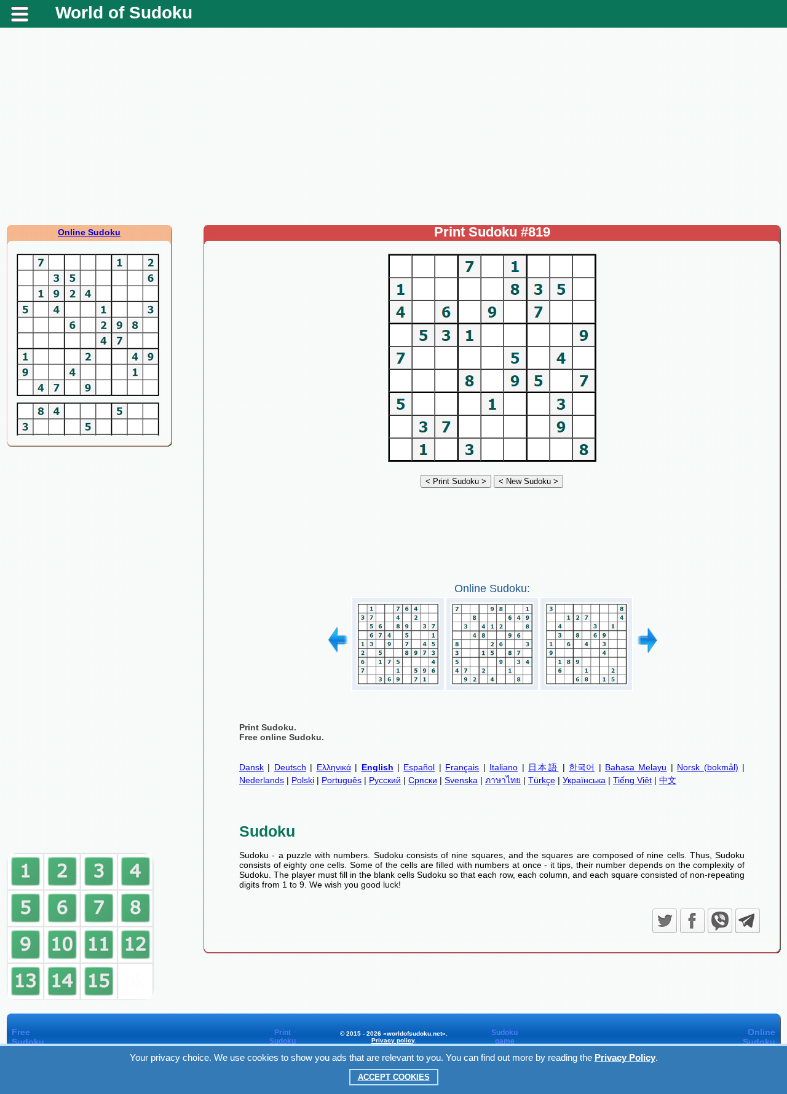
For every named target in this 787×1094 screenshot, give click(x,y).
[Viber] (720, 920)
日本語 (543, 767)
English (378, 767)
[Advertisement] (393, 126)
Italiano (503, 767)
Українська (584, 780)
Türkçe (541, 780)
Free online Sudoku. (281, 737)
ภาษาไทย (503, 780)
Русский (385, 780)
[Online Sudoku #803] (492, 686)
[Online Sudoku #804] (586, 686)
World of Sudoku (123, 12)
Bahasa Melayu (635, 767)
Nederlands (261, 780)
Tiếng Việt (632, 780)
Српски (422, 780)
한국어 (582, 767)
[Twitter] (664, 920)
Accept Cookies (394, 1077)
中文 (667, 780)
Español (419, 767)
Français (462, 767)
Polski (302, 780)
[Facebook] (692, 920)
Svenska (461, 780)
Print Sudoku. (267, 727)
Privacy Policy (625, 1057)
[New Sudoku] (528, 481)
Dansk (251, 767)
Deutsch (290, 767)
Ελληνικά (334, 767)
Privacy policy (392, 1040)
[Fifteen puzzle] (80, 997)
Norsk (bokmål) (707, 767)
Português (342, 780)
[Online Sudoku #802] (398, 686)
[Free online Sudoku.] (491, 462)
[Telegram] (747, 920)
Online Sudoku (89, 232)
